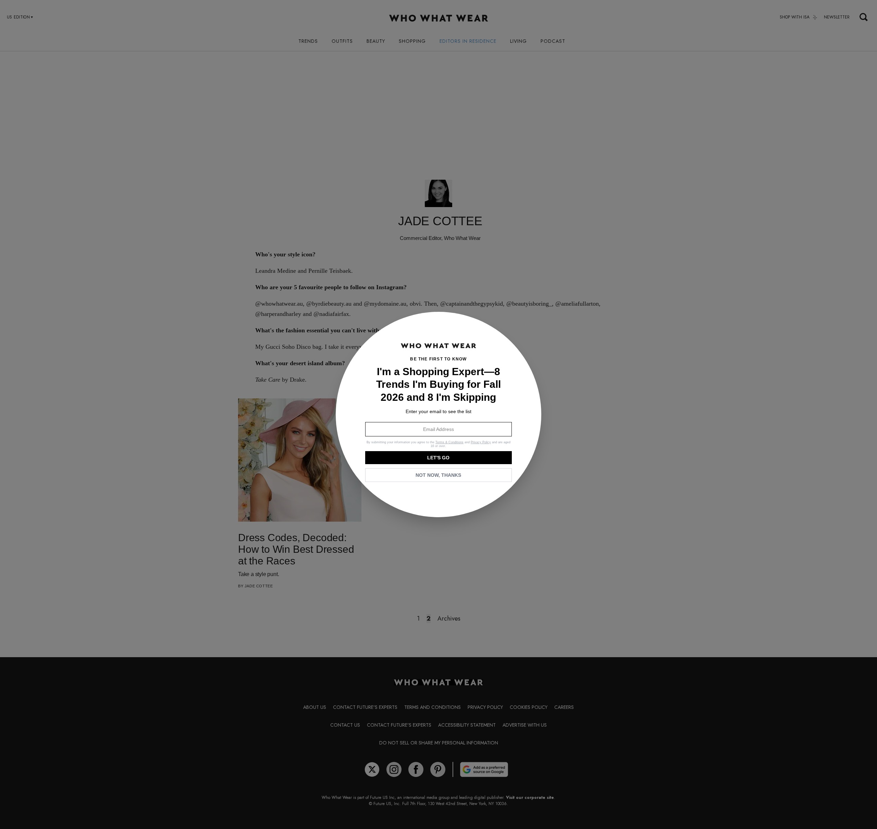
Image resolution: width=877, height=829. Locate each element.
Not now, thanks (438, 475)
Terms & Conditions (449, 442)
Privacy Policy (481, 442)
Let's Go (438, 457)
